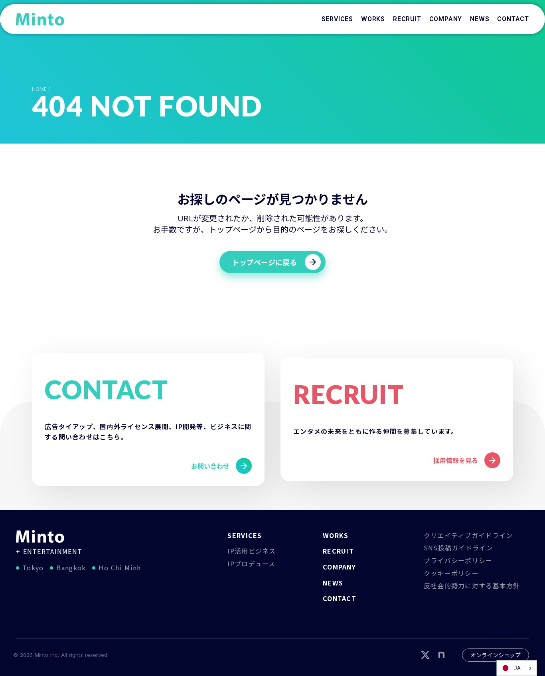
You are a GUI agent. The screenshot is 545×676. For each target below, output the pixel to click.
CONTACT (339, 598)
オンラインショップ (495, 655)
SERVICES (244, 535)
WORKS (335, 535)
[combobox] (516, 668)
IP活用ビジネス (251, 551)
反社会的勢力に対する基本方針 (472, 585)
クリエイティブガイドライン (468, 535)
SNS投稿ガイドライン (458, 547)
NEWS (333, 582)
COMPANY (339, 567)
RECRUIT (338, 551)
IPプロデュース (251, 563)
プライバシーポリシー (458, 560)
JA (517, 668)
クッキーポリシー (451, 573)
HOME (39, 89)
